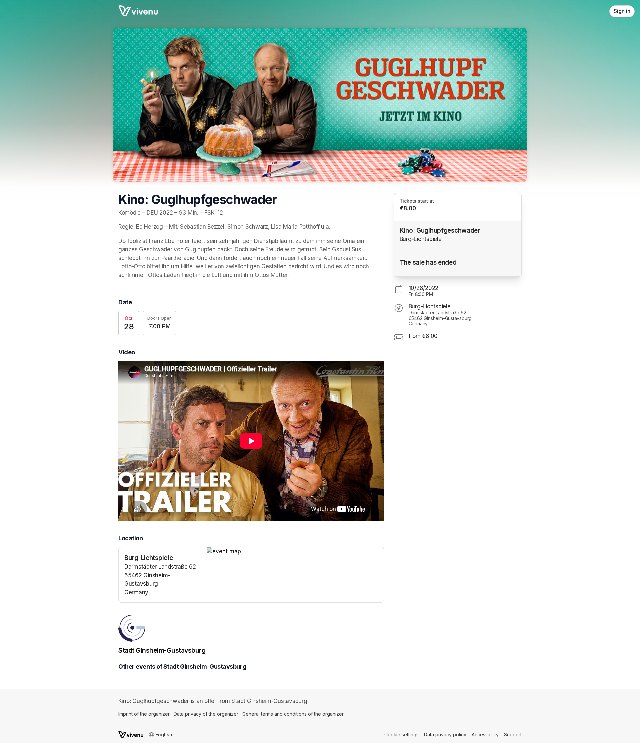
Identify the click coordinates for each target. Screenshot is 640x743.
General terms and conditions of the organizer (293, 714)
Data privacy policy (445, 734)
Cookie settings (401, 734)
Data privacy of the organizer (206, 714)
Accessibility (485, 734)
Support (513, 734)
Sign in (622, 11)
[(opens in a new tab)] (295, 551)
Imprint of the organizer (144, 714)
